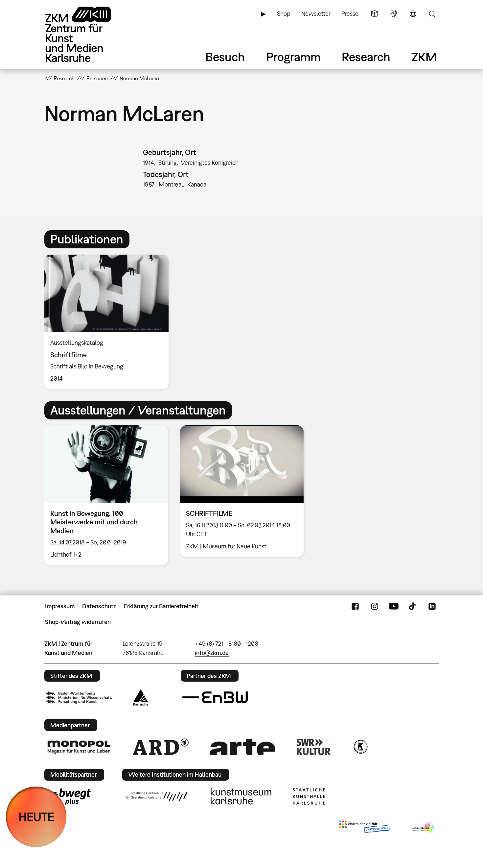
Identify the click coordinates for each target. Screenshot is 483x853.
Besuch (225, 57)
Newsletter (316, 13)
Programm (293, 57)
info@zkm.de (212, 652)
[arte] (242, 747)
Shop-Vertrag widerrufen (78, 621)
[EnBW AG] (215, 697)
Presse (349, 13)
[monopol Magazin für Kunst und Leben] (79, 746)
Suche (432, 14)
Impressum (60, 606)
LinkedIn (432, 606)
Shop (283, 13)
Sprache (413, 14)
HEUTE (36, 817)
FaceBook (355, 606)
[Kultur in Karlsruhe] (360, 747)
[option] (109, 322)
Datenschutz (99, 606)
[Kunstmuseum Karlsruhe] (241, 796)
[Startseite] (87, 34)
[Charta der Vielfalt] (364, 828)
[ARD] (161, 747)
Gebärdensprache (393, 14)
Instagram (374, 606)
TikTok (413, 606)
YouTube (393, 606)
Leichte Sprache (374, 14)
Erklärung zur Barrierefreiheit (161, 606)
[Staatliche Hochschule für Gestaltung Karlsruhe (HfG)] (157, 796)
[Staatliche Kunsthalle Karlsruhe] (309, 796)
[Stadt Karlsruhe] (141, 697)
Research (366, 57)
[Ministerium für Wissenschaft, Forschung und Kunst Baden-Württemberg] (79, 697)
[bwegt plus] (68, 796)
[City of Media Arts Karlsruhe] (424, 828)
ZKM (424, 57)
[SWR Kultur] (314, 747)
